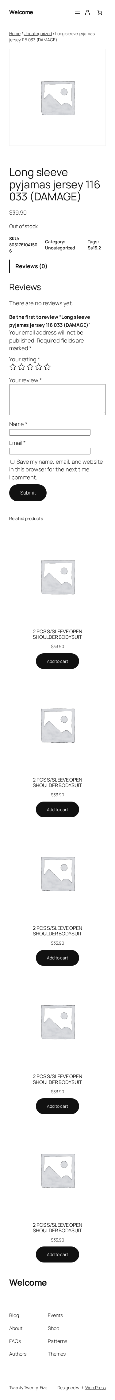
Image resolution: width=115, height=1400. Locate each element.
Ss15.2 (94, 248)
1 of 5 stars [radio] (13, 367)
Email (17, 442)
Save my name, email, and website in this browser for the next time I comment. (56, 469)
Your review (25, 380)
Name (18, 424)
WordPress (95, 1387)
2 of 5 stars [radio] (21, 367)
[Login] (87, 12)
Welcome (21, 12)
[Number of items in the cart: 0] (100, 12)
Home (15, 33)
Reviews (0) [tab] (31, 266)
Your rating (24, 359)
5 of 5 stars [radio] (47, 367)
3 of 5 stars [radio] (30, 367)
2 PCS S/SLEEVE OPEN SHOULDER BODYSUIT (57, 634)
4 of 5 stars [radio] (38, 367)
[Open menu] (77, 12)
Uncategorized (38, 33)
